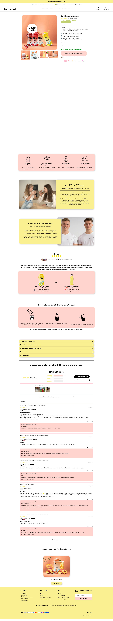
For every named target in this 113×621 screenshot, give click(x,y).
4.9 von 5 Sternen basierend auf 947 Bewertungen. (63, 605)
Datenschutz (24, 600)
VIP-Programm (61, 595)
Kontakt (42, 595)
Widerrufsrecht (25, 598)
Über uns (59, 593)
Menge (63, 42)
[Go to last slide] (23, 55)
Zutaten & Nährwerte (63, 597)
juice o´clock (89, 615)
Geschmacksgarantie (62, 599)
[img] (23, 407)
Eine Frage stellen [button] (82, 380)
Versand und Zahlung (45, 597)
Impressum (24, 593)
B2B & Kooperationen (45, 599)
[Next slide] (55, 55)
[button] (25, 55)
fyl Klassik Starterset (28, 484)
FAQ (41, 593)
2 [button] (54, 540)
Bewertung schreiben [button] (82, 376)
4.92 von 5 (32, 377)
